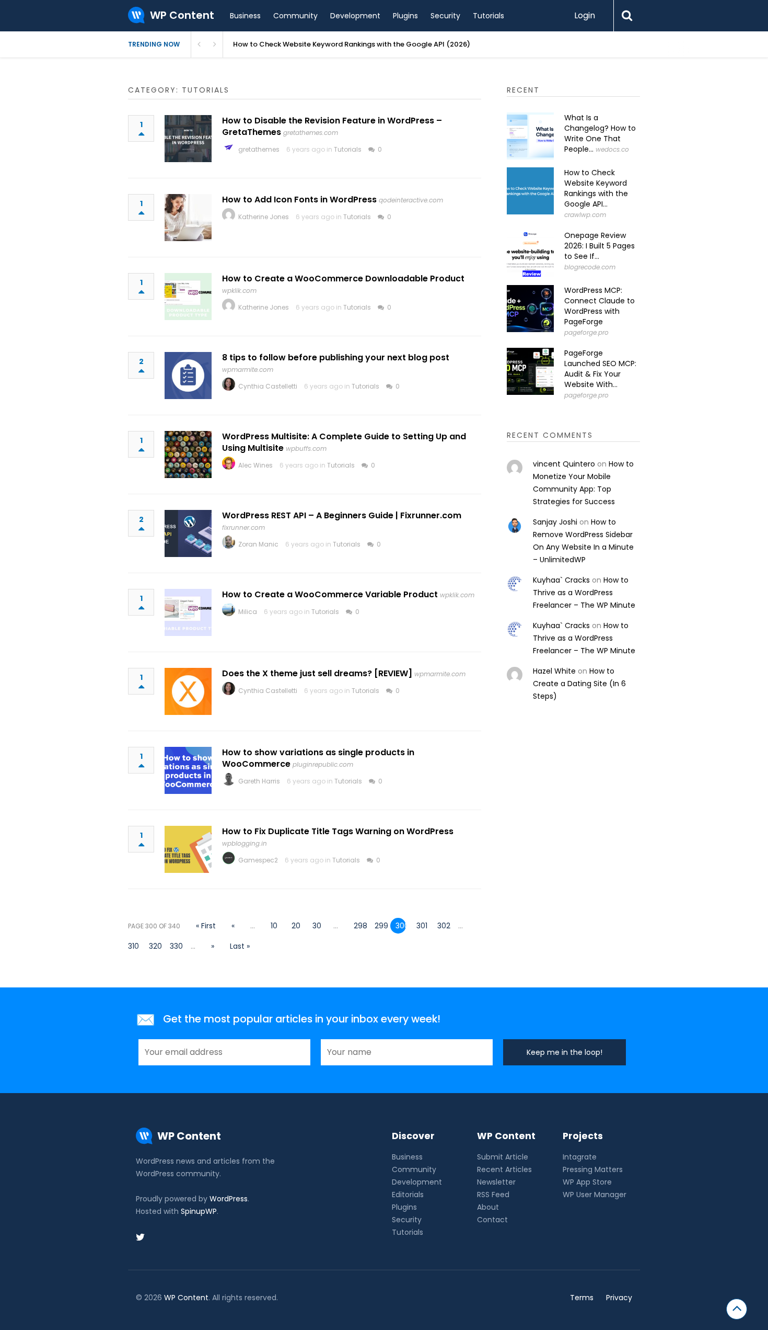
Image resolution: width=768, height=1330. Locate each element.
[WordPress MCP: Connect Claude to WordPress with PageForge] (530, 308)
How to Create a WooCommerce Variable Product (330, 594)
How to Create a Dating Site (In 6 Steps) (579, 683)
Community (295, 15)
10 (274, 925)
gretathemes (259, 149)
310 (133, 946)
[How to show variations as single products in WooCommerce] (188, 770)
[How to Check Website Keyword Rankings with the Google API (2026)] (530, 190)
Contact (492, 1219)
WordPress (229, 1198)
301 (421, 925)
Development (355, 15)
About (488, 1207)
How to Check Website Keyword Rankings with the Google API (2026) (351, 44)
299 (380, 925)
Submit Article (502, 1157)
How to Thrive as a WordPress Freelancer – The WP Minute (584, 592)
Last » (240, 946)
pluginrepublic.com (323, 764)
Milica (247, 611)
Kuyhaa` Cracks (561, 580)
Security (445, 15)
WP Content (186, 1297)
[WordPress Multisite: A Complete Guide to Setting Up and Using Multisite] (188, 454)
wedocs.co (612, 149)
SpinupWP (199, 1211)
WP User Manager (594, 1194)
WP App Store (587, 1182)
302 (442, 925)
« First (206, 925)
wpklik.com (239, 290)
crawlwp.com (585, 214)
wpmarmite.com (247, 369)
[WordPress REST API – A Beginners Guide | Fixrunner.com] (188, 533)
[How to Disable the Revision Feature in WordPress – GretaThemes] (188, 138)
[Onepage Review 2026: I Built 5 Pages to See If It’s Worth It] (530, 253)
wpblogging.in (244, 843)
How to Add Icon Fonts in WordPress (299, 200)
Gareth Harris (259, 781)
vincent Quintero (564, 464)
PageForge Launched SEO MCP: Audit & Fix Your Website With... (600, 369)
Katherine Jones (263, 216)
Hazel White (554, 671)
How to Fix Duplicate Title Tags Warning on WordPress (337, 831)
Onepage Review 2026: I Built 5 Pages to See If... (599, 246)
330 (175, 946)
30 (316, 925)
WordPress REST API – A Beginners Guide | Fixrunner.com (341, 515)
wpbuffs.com (306, 448)
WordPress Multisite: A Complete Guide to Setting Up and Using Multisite (344, 442)
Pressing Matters (593, 1169)
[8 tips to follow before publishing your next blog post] (188, 375)
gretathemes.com (310, 132)
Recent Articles (504, 1169)
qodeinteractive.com (411, 200)
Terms (582, 1297)
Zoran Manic (258, 544)
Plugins (405, 15)
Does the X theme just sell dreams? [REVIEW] (317, 673)
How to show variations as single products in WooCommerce (318, 758)
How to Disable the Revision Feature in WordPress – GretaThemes (332, 126)
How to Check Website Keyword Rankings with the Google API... (596, 188)
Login (584, 15)
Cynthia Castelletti (267, 386)
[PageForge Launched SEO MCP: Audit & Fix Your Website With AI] (530, 371)
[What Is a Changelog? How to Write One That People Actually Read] (530, 136)
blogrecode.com (589, 267)
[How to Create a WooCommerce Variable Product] (188, 612)
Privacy (619, 1297)
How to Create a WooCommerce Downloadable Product (343, 278)
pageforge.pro (586, 332)
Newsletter (496, 1182)
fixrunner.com (243, 527)
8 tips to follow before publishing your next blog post (335, 357)
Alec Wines (255, 465)
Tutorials (488, 15)
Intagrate (580, 1157)
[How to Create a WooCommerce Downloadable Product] (188, 296)
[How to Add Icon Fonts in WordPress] (188, 217)
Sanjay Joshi (555, 522)
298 (359, 925)
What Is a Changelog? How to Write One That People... (600, 133)
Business (245, 15)
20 (296, 925)
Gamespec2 (258, 860)
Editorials (408, 1194)
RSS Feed (493, 1194)
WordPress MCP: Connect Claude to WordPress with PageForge (599, 306)
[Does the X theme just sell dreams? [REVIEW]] (188, 691)
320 (154, 946)
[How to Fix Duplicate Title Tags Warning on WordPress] (188, 849)
